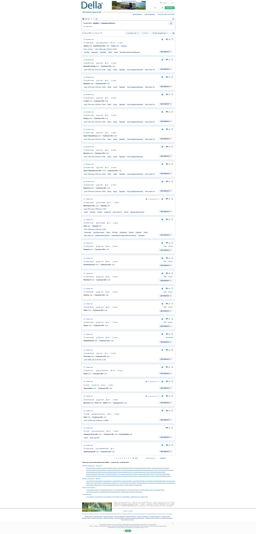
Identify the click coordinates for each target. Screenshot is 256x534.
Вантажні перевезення (88, 465)
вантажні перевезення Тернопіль (129, 474)
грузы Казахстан (98, 496)
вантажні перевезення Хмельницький (111, 476)
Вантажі (98, 478)
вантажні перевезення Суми (113, 474)
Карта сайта (169, 513)
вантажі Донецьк (107, 481)
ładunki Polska (144, 496)
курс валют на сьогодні (127, 519)
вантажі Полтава (124, 483)
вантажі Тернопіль (161, 483)
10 (133, 458)
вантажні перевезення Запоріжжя (160, 468)
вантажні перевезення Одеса (125, 472)
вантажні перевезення (167, 518)
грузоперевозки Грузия (133, 489)
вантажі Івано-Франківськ (139, 481)
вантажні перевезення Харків (162, 474)
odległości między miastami (127, 491)
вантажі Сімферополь (142, 483)
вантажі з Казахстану (155, 516)
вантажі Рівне (132, 483)
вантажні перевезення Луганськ (150, 470)
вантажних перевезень (128, 504)
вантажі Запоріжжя (127, 481)
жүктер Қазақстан (116, 496)
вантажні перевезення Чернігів (163, 476)
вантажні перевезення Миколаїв (109, 472)
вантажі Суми (152, 483)
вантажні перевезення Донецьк (126, 468)
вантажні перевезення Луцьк (166, 470)
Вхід (155, 7)
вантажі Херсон (98, 485)
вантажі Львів (97, 483)
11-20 (136, 458)
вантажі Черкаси (120, 485)
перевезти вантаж (108, 518)
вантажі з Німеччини (119, 516)
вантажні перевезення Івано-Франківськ (96, 470)
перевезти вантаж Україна (152, 518)
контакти (130, 510)
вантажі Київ (149, 481)
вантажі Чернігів (138, 485)
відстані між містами (115, 491)
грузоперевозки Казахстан (106, 489)
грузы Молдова (108, 496)
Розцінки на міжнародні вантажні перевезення (133, 513)
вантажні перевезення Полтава (142, 472)
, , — (105, 403)
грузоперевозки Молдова (120, 489)
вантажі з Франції (131, 516)
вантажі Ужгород (171, 483)
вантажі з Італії (166, 516)
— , (108, 434)
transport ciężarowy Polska (146, 489)
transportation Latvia (159, 489)
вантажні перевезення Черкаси (130, 476)
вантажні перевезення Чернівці (146, 476)
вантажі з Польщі (108, 516)
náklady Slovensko (135, 496)
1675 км (124, 46)
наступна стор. (150, 458)
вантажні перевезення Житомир (143, 468)
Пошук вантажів (86, 494)
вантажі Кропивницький (159, 481)
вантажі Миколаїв (106, 483)
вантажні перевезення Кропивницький (131, 470)
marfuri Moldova (126, 496)
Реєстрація (169, 7)
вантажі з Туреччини (142, 516)
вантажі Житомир (117, 481)
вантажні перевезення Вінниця (94, 468)
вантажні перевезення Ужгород (146, 474)
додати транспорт (149, 14)
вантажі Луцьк (89, 483)
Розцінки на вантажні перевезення (90, 513)
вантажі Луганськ (170, 481)
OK (128, 531)
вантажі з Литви (86, 518)
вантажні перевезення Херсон (93, 476)
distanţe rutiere (138, 491)
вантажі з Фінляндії (97, 518)
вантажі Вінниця (90, 481)
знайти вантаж (88, 516)
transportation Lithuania (92, 491)
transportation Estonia (103, 491)
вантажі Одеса (115, 483)
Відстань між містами (151, 513)
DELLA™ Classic (161, 513)
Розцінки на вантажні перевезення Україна (110, 513)
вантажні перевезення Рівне (158, 472)
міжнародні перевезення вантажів (134, 518)
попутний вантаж (119, 518)
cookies (113, 524)
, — (101, 46)
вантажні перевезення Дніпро (109, 468)
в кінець (162, 458)
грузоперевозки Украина (92, 489)
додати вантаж (137, 14)
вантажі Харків (90, 485)
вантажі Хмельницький (109, 485)
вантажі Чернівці (129, 485)
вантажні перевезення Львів (93, 472)
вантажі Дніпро (98, 481)
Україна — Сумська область (99, 23)
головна (125, 510)
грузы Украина (90, 496)
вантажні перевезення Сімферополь (95, 474)
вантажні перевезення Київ (114, 470)
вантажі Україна (98, 516)
